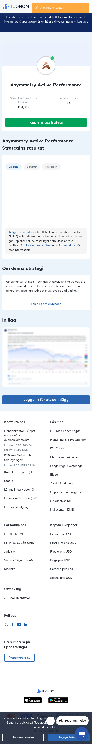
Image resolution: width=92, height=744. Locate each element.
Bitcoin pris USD (61, 534)
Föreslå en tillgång (16, 507)
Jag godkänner (69, 737)
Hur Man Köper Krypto (65, 431)
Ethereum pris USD (63, 543)
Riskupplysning (60, 501)
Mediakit (9, 569)
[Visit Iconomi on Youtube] (19, 624)
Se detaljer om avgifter (36, 245)
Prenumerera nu (19, 658)
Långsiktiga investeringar (66, 466)
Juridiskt (9, 552)
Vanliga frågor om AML (19, 560)
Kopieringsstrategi (46, 122)
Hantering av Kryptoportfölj (68, 440)
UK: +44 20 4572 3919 (19, 465)
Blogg (54, 475)
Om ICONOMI (13, 534)
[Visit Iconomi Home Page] (16, 6)
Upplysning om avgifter (65, 492)
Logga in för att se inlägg (46, 399)
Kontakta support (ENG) (20, 472)
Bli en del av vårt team (19, 543)
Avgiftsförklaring (61, 483)
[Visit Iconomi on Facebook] (13, 624)
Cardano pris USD (62, 569)
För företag (57, 448)
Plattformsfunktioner (64, 457)
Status (8, 481)
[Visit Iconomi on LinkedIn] (26, 624)
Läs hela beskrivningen (46, 304)
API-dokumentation (17, 598)
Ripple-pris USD (61, 552)
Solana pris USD (61, 578)
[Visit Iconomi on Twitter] (6, 624)
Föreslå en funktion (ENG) (21, 498)
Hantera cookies (23, 737)
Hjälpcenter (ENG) (62, 510)
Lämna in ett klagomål (19, 490)
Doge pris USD (60, 560)
